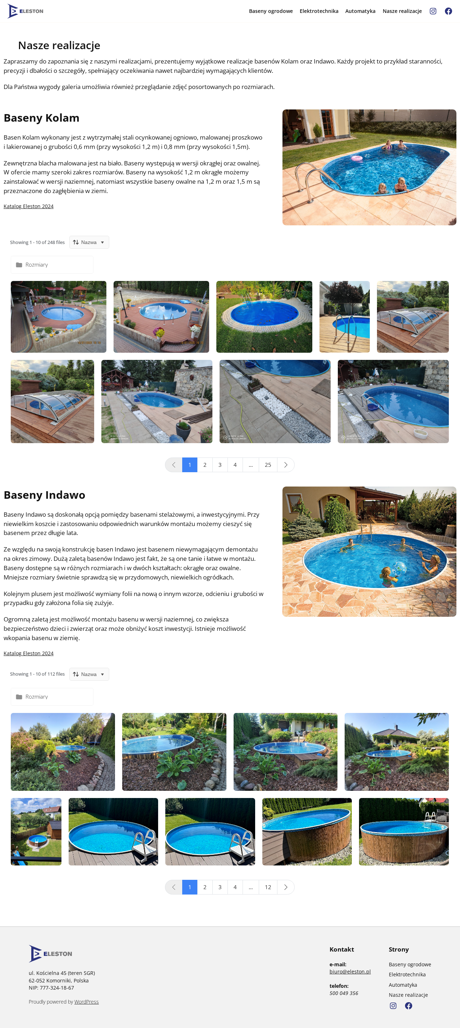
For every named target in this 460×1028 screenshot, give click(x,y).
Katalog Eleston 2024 (29, 206)
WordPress (86, 1001)
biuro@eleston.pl (350, 971)
